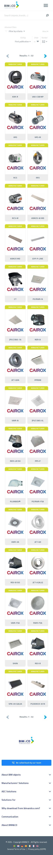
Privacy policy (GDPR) (37, 849)
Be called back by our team (28, 762)
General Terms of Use (16, 849)
